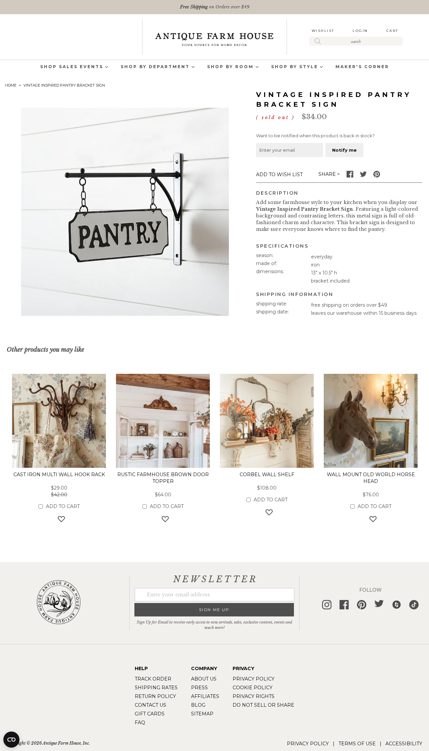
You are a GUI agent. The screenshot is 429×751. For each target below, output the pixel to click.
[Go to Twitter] (363, 176)
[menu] (214, 67)
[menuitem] (72, 67)
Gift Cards (150, 714)
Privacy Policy (253, 679)
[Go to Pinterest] (376, 176)
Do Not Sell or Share (263, 705)
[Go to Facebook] (350, 176)
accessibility (403, 744)
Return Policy (155, 696)
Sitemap (202, 714)
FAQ (140, 722)
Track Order (153, 679)
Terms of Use (357, 744)
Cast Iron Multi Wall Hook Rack (59, 474)
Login (360, 31)
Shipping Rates (156, 688)
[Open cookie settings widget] (11, 740)
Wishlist (323, 31)
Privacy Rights (253, 696)
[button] (59, 519)
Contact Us (150, 705)
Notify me (344, 150)
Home (10, 85)
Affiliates (205, 696)
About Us (204, 679)
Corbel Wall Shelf (267, 474)
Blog (198, 705)
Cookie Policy (252, 688)
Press (199, 688)
